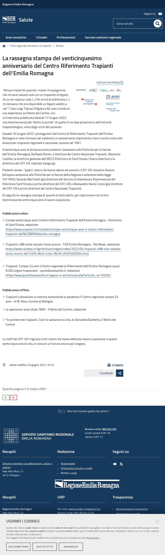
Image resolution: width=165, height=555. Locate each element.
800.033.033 (109, 429)
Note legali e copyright (128, 514)
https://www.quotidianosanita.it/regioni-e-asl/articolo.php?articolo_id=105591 (58, 275)
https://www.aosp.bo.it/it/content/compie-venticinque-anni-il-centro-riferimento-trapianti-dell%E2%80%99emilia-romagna (60, 231)
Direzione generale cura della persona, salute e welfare (27, 465)
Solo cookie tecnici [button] (18, 546)
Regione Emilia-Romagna (18, 4)
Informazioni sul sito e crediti (76, 468)
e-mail (73, 473)
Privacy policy (93, 537)
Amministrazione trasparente (132, 509)
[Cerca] (158, 23)
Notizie (60, 46)
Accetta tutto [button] (45, 546)
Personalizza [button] (71, 546)
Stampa (117, 365)
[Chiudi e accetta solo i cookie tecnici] (157, 521)
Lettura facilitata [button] (108, 82)
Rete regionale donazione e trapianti (30, 46)
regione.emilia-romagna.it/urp (84, 509)
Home (4, 46)
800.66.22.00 (86, 513)
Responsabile (68, 463)
